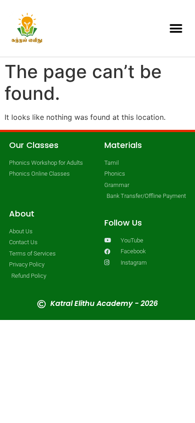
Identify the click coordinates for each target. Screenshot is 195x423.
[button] (176, 28)
